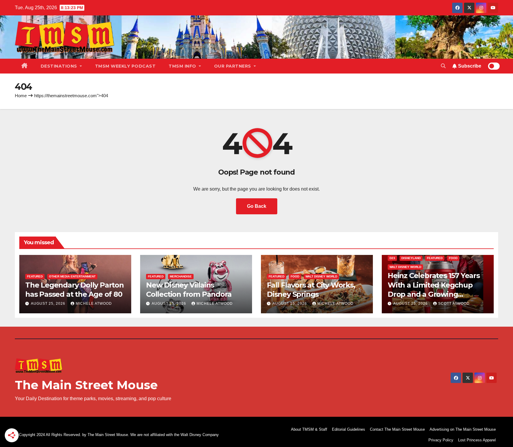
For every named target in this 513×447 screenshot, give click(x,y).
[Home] (24, 66)
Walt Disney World (321, 276)
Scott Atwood (454, 303)
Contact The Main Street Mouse (397, 429)
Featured (35, 276)
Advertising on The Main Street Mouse (463, 429)
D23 (392, 258)
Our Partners (233, 66)
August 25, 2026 (48, 303)
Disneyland (411, 258)
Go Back (256, 206)
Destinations (60, 66)
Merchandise (181, 276)
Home (21, 95)
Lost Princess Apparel (477, 440)
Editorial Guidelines (348, 429)
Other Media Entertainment (72, 276)
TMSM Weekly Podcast (125, 66)
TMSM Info (183, 66)
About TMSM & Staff (309, 429)
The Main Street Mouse (86, 385)
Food (295, 276)
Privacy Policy (440, 440)
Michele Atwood (94, 303)
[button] (443, 65)
